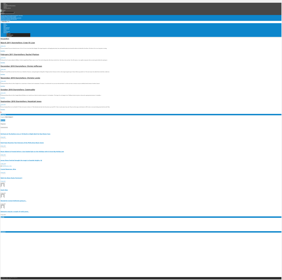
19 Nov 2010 (3, 81)
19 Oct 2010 (3, 92)
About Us (5, 4)
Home (5, 3)
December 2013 (9, 35)
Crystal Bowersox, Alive (8, 169)
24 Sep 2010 (3, 104)
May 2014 (8, 33)
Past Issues (6, 32)
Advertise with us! (7, 8)
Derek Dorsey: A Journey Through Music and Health (11, 17)
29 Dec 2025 (3, 145)
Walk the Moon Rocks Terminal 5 (11, 178)
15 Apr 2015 (3, 181)
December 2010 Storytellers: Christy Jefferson (21, 66)
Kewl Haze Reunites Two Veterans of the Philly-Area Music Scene (22, 143)
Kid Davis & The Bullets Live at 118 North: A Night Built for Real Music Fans (25, 134)
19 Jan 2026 (3, 137)
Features (5, 25)
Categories (3, 117)
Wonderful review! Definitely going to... (14, 201)
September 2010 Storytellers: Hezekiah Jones (21, 101)
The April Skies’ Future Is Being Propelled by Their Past (12, 15)
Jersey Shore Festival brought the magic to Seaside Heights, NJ (21, 160)
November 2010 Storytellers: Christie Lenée (20, 78)
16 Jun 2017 (3, 172)
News (5, 26)
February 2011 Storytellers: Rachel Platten (20, 54)
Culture (5, 30)
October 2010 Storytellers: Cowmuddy (18, 89)
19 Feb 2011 (3, 57)
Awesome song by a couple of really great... (15, 211)
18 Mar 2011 (3, 46)
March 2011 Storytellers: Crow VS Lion (18, 42)
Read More (3, 51)
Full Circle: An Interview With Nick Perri (9, 19)
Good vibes (4, 190)
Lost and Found (7, 31)
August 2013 (9, 36)
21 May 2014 (3, 163)
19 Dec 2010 (3, 69)
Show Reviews (6, 28)
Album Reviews (7, 27)
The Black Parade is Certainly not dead (8, 16)
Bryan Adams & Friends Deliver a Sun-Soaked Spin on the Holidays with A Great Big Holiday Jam (32, 151)
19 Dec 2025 (3, 154)
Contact (5, 6)
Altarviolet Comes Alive (5, 20)
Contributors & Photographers (9, 5)
